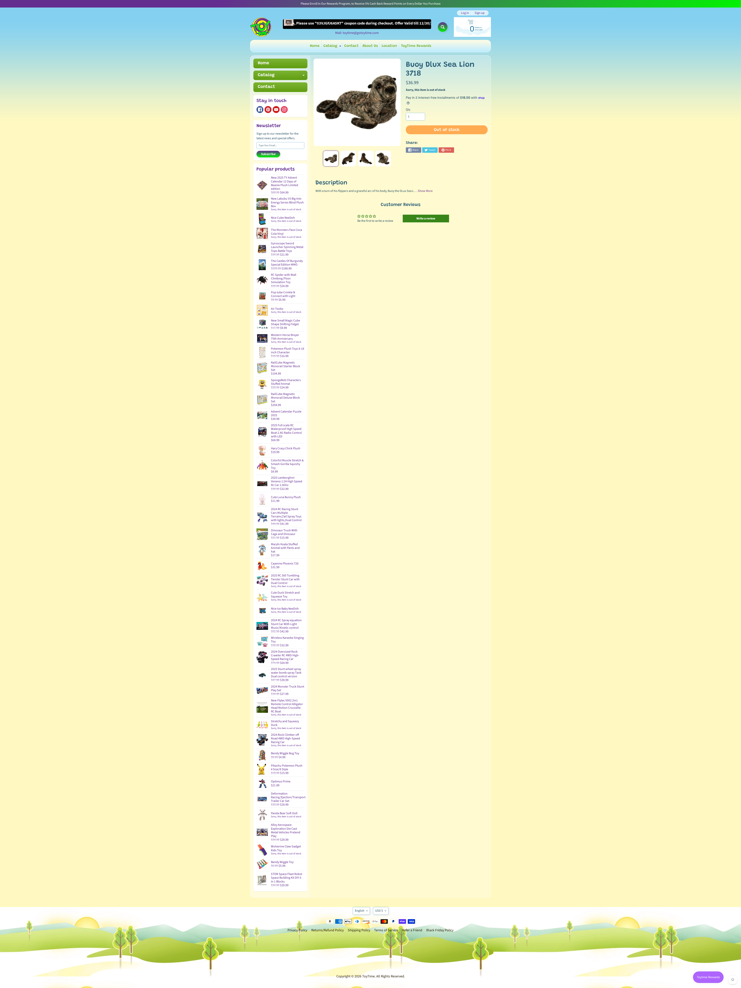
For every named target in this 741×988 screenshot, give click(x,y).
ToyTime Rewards (416, 46)
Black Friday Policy (439, 930)
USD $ (379, 911)
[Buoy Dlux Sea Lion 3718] (331, 158)
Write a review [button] (425, 218)
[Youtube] (276, 109)
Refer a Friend (412, 930)
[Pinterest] (268, 109)
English (359, 911)
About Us (370, 46)
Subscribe (268, 154)
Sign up (480, 12)
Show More (425, 191)
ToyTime (368, 976)
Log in (465, 12)
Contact (351, 46)
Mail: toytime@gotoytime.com (357, 33)
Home (315, 46)
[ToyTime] (260, 27)
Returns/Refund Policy (327, 930)
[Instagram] (284, 109)
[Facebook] (259, 109)
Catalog (332, 47)
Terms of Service (386, 930)
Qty (408, 109)
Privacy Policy (297, 930)
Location (389, 46)
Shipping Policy (359, 930)
